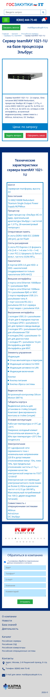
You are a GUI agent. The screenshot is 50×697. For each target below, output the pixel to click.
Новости (7, 620)
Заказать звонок (11, 27)
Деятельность (10, 628)
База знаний (9, 624)
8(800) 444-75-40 (26, 20)
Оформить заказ (36, 135)
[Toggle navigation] (6, 20)
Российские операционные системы (18, 651)
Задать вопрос (13, 135)
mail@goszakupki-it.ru (37, 27)
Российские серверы (11, 641)
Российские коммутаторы (13, 647)
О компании (9, 616)
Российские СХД (9, 644)
